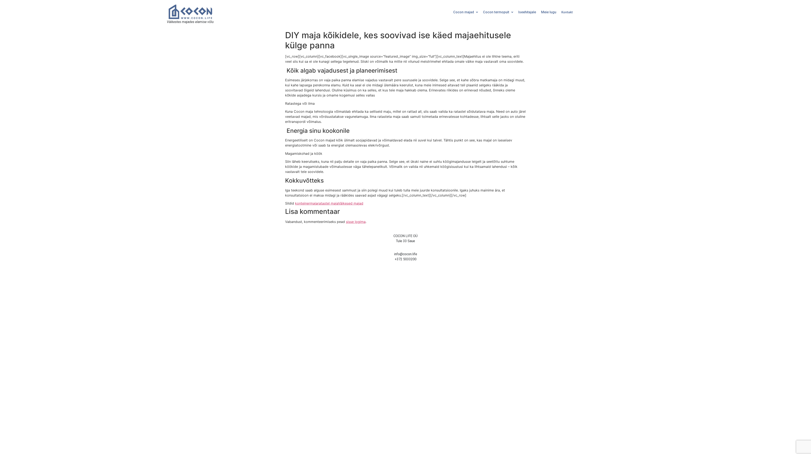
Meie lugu (548, 12)
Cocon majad (463, 12)
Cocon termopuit (496, 12)
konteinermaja (306, 203)
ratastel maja (328, 203)
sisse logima (356, 222)
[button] (465, 12)
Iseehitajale (527, 12)
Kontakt (567, 12)
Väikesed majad (350, 203)
